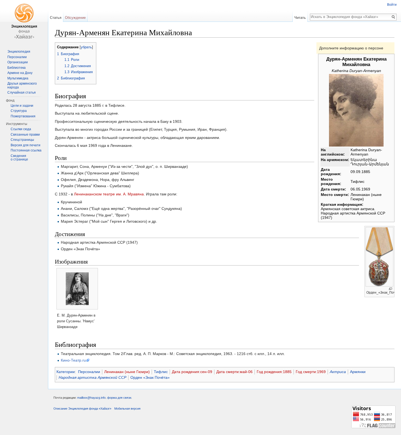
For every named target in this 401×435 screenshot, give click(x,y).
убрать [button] (86, 47)
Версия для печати (25, 145)
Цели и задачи (22, 106)
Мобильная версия (127, 408)
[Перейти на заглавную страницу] (24, 22)
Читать (300, 18)
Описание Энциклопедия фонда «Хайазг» (82, 408)
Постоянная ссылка (26, 150)
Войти (392, 5)
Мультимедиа (17, 78)
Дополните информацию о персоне (351, 48)
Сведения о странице (19, 158)
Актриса (338, 372)
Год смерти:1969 (311, 372)
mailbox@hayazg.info (91, 397)
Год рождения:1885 (274, 372)
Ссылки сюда (21, 129)
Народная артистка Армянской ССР (92, 377)
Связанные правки (25, 134)
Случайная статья (21, 92)
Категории (65, 372)
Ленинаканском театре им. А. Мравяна (109, 194)
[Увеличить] (390, 288)
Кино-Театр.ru (73, 360)
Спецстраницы (22, 140)
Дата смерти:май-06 (234, 372)
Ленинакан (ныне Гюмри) (127, 372)
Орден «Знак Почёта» (150, 377)
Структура (19, 111)
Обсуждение (75, 18)
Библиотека (16, 68)
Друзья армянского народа (22, 85)
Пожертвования (23, 116)
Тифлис (161, 372)
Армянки (358, 372)
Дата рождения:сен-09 (192, 372)
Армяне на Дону (19, 73)
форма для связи (119, 397)
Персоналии (89, 372)
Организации (17, 62)
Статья (55, 18)
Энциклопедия (18, 51)
